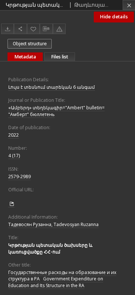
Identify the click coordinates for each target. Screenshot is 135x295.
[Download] (7, 29)
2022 (13, 135)
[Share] (20, 29)
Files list (59, 57)
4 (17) (14, 155)
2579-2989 (19, 176)
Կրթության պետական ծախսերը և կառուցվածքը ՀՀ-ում (50, 248)
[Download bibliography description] (46, 29)
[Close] (129, 5)
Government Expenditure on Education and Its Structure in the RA (55, 282)
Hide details (114, 16)
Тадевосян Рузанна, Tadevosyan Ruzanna (53, 224)
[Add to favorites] (33, 29)
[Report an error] (59, 29)
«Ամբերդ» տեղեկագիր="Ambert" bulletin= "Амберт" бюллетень (56, 110)
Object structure (29, 43)
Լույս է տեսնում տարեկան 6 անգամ (51, 87)
